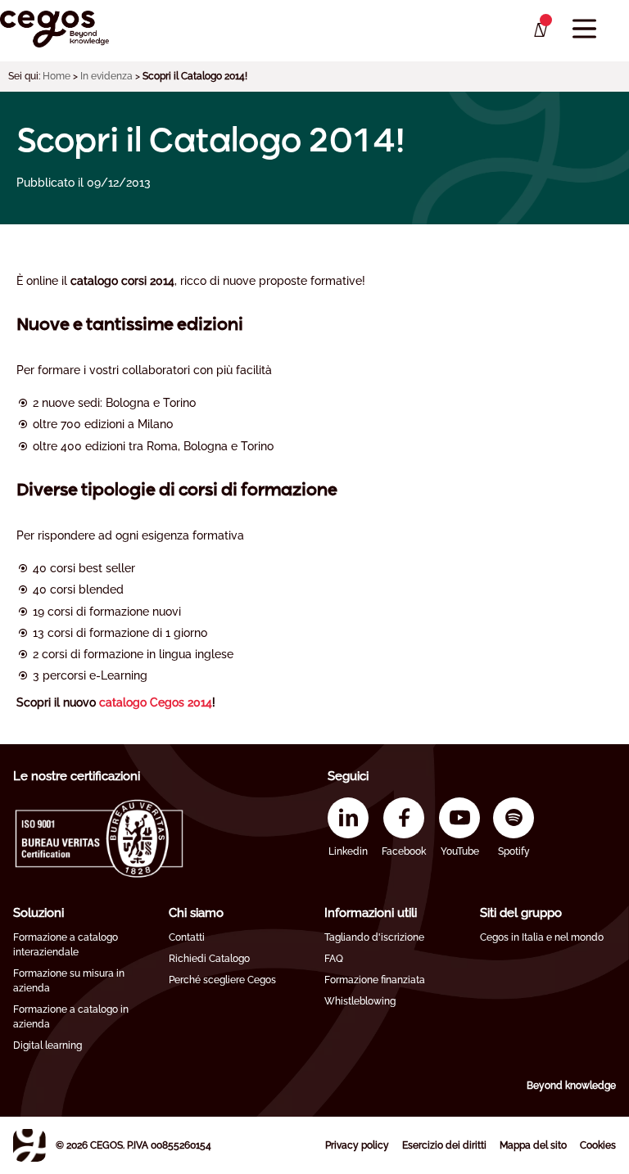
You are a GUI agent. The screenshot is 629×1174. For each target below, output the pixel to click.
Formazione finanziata (374, 980)
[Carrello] (539, 30)
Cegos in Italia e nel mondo (542, 937)
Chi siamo (196, 912)
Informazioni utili (370, 912)
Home (56, 76)
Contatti (187, 937)
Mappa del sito (533, 1145)
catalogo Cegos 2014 (155, 702)
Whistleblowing (360, 1001)
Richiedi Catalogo (209, 958)
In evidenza (106, 76)
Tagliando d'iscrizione (374, 937)
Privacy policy (357, 1145)
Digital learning (47, 1045)
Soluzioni (38, 912)
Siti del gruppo (521, 912)
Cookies (598, 1145)
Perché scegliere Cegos (222, 980)
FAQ (333, 958)
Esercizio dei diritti (444, 1145)
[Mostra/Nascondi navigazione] (584, 29)
